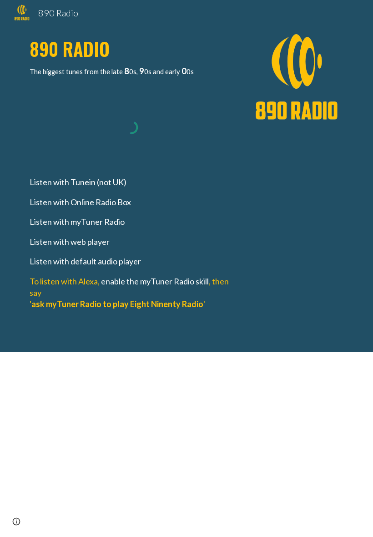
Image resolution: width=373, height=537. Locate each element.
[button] (16, 521)
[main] (131, 56)
